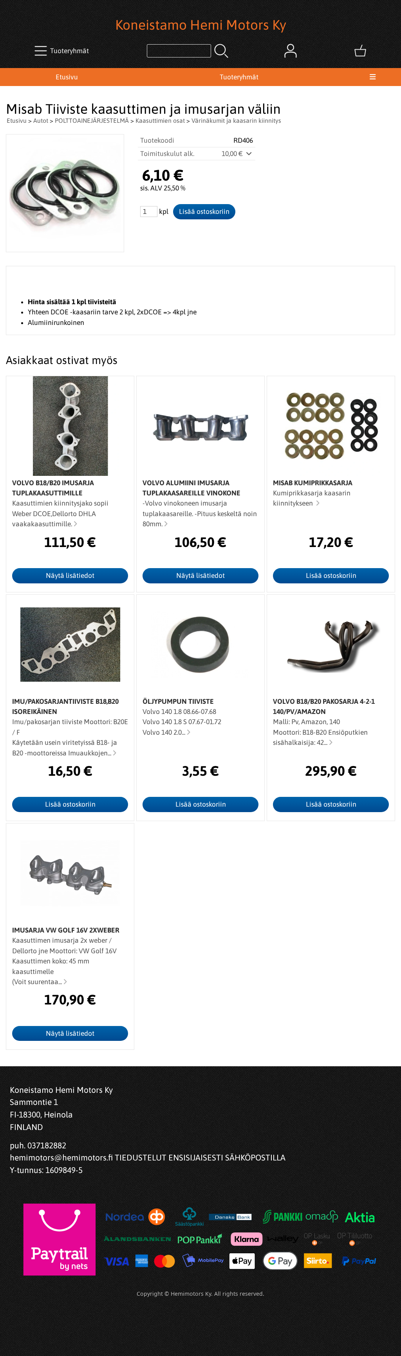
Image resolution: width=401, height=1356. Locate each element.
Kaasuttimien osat (160, 120)
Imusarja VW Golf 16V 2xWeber (65, 930)
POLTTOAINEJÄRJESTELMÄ (92, 120)
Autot (40, 120)
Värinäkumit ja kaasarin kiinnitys (236, 120)
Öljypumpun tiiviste (178, 701)
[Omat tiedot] (291, 50)
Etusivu (67, 77)
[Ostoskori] (360, 50)
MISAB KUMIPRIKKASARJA (312, 483)
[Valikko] (372, 77)
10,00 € (233, 154)
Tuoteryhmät (239, 77)
